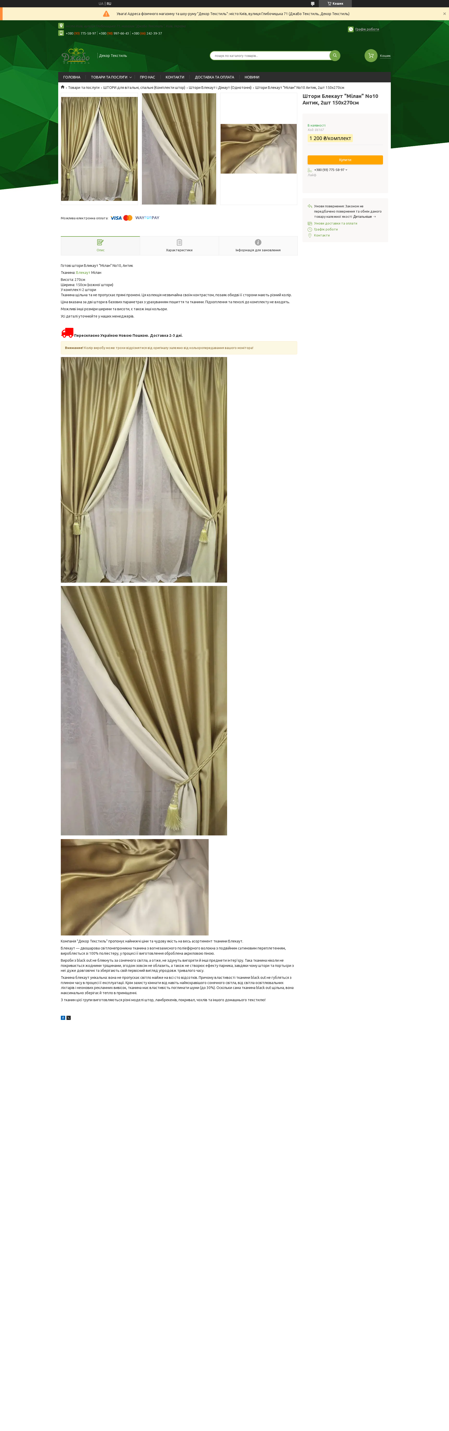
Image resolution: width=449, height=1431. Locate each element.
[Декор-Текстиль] (75, 55)
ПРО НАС (147, 77)
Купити (345, 160)
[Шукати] (334, 55)
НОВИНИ (252, 77)
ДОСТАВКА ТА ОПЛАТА (214, 77)
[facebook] (63, 1019)
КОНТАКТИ (175, 77)
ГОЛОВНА (71, 77)
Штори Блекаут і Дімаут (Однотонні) (220, 87)
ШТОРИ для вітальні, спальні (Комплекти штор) (144, 87)
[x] (69, 1019)
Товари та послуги (84, 87)
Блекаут (83, 273)
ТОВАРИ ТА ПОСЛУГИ (109, 77)
